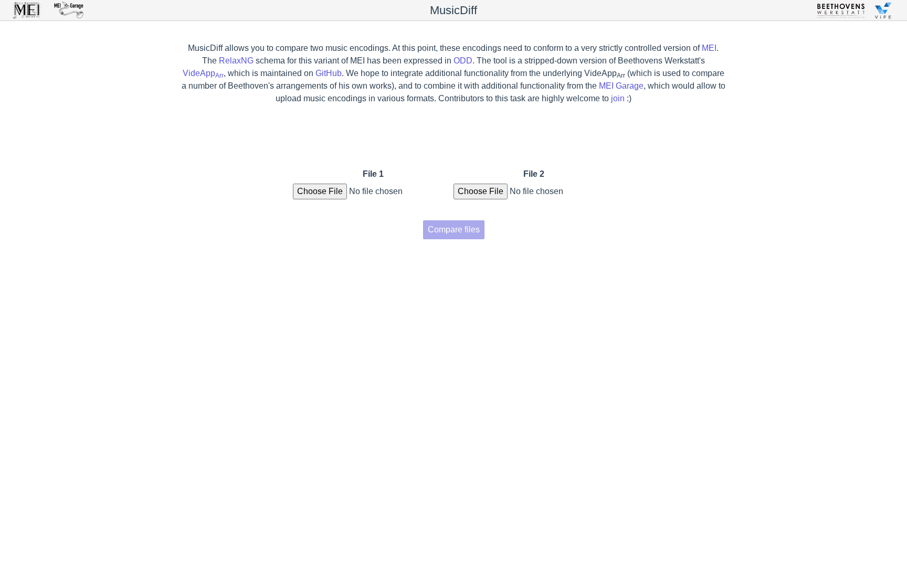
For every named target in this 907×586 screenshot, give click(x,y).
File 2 (533, 173)
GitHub (328, 73)
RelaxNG (236, 60)
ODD (463, 60)
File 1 (373, 173)
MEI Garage (621, 85)
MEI (709, 48)
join (618, 98)
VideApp (203, 73)
